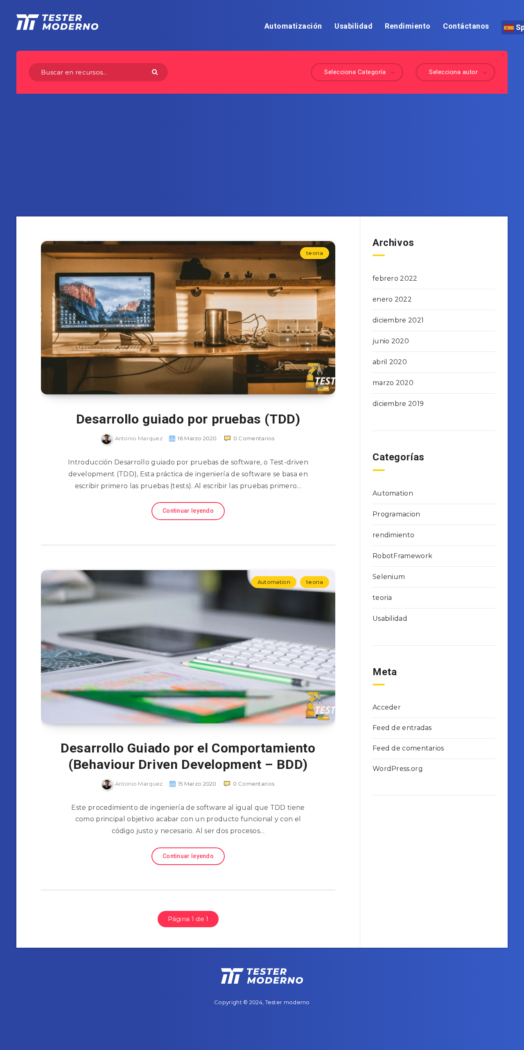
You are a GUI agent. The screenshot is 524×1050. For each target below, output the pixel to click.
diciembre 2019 (398, 404)
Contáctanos (466, 26)
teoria (314, 253)
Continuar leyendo (188, 510)
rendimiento (393, 535)
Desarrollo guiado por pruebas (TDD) (188, 419)
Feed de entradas (402, 728)
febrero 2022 (395, 278)
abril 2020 (390, 362)
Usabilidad (353, 26)
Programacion (396, 514)
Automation (273, 582)
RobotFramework (402, 556)
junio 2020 (391, 341)
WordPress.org (398, 769)
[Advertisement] (262, 155)
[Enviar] (156, 71)
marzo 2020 (393, 383)
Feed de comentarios (408, 748)
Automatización (293, 26)
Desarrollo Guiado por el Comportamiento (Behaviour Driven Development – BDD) (188, 756)
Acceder (387, 707)
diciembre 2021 (398, 320)
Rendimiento (408, 26)
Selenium (389, 577)
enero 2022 (392, 299)
